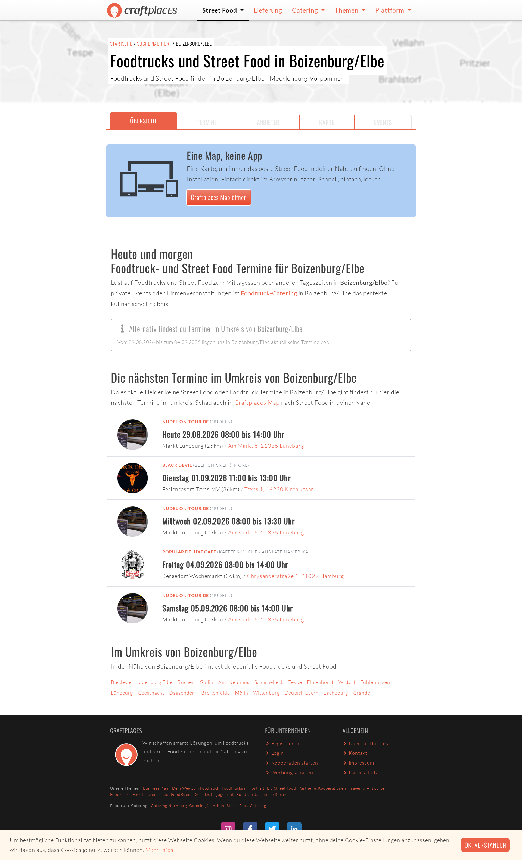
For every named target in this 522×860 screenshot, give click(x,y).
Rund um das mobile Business (263, 794)
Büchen (186, 682)
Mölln (241, 693)
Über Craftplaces (368, 743)
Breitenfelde (215, 693)
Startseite (121, 43)
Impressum (361, 763)
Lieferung (268, 10)
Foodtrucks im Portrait (243, 788)
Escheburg (336, 693)
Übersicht (143, 120)
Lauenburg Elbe (154, 682)
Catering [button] (305, 10)
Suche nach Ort (154, 43)
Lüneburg (122, 693)
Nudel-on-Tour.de (185, 421)
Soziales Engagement (214, 794)
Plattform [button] (390, 10)
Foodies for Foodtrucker (133, 794)
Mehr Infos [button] (159, 849)
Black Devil (177, 465)
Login (277, 753)
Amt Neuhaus (234, 682)
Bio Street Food (281, 788)
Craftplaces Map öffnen (219, 197)
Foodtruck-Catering (269, 293)
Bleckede (121, 682)
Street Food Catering (246, 805)
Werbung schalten (292, 772)
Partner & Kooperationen (322, 788)
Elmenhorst (320, 682)
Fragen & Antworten (368, 788)
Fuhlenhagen (375, 682)
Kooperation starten (294, 763)
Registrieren (285, 743)
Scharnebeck (269, 682)
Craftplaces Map (257, 402)
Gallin (206, 682)
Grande (361, 693)
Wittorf (347, 682)
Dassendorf (182, 693)
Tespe (295, 682)
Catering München (206, 805)
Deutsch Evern (302, 693)
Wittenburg (266, 693)
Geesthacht (151, 693)
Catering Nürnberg (169, 805)
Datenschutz (363, 772)
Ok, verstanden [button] (485, 845)
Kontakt (358, 753)
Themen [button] (347, 10)
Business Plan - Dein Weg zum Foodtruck (181, 788)
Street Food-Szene (176, 794)
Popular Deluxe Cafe (189, 551)
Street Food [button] (220, 10)
